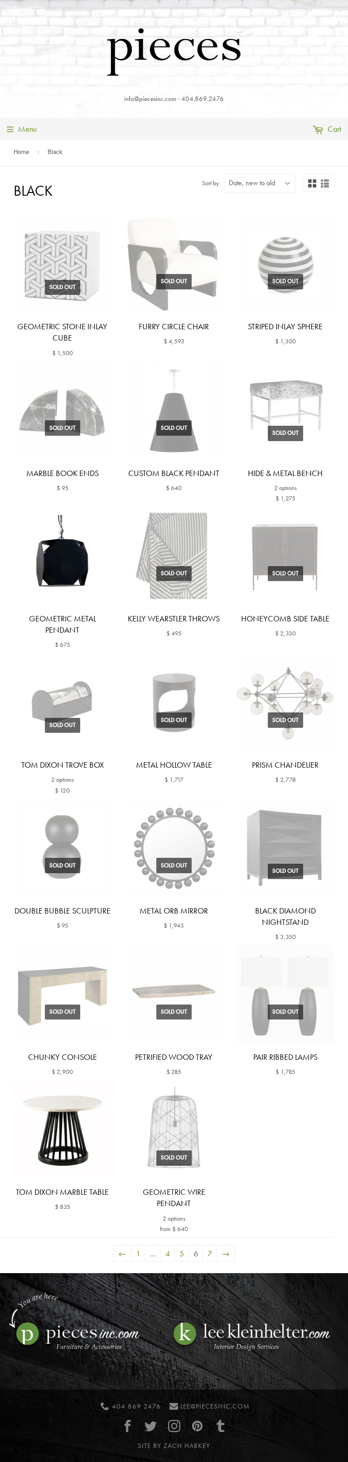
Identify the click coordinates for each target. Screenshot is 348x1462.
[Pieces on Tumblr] (220, 1426)
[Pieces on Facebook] (127, 1426)
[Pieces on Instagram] (174, 1426)
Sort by (210, 183)
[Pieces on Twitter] (151, 1426)
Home (21, 151)
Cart (333, 129)
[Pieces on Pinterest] (197, 1426)
